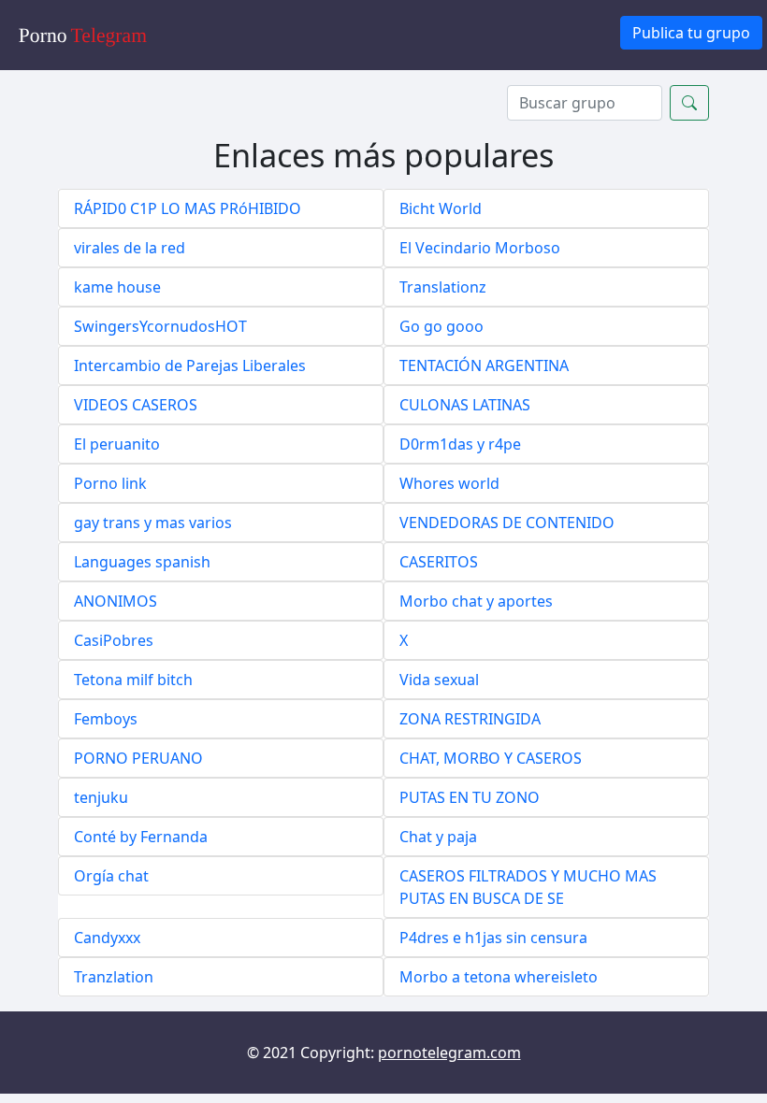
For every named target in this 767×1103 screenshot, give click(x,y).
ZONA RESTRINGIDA (470, 719)
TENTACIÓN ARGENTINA (484, 365)
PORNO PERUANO (138, 758)
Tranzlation (113, 977)
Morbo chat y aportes (476, 601)
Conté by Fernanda (141, 836)
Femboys (105, 719)
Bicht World (440, 208)
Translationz (442, 287)
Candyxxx (107, 937)
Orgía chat (111, 876)
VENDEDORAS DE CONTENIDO (507, 522)
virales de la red (129, 247)
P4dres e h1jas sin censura (493, 937)
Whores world (449, 483)
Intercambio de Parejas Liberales (190, 365)
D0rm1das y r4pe (460, 444)
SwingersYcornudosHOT (160, 326)
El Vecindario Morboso (479, 247)
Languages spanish (142, 562)
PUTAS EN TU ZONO (469, 797)
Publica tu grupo (691, 32)
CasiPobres (113, 640)
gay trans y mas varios (153, 522)
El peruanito (117, 444)
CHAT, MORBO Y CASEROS (490, 758)
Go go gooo (441, 326)
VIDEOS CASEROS (135, 404)
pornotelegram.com (449, 1052)
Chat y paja (438, 836)
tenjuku (101, 797)
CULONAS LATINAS (464, 404)
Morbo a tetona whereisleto (498, 977)
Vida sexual (439, 679)
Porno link (110, 483)
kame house (117, 287)
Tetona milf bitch (133, 679)
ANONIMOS (115, 601)
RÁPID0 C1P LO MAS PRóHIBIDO (187, 208)
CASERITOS (438, 562)
